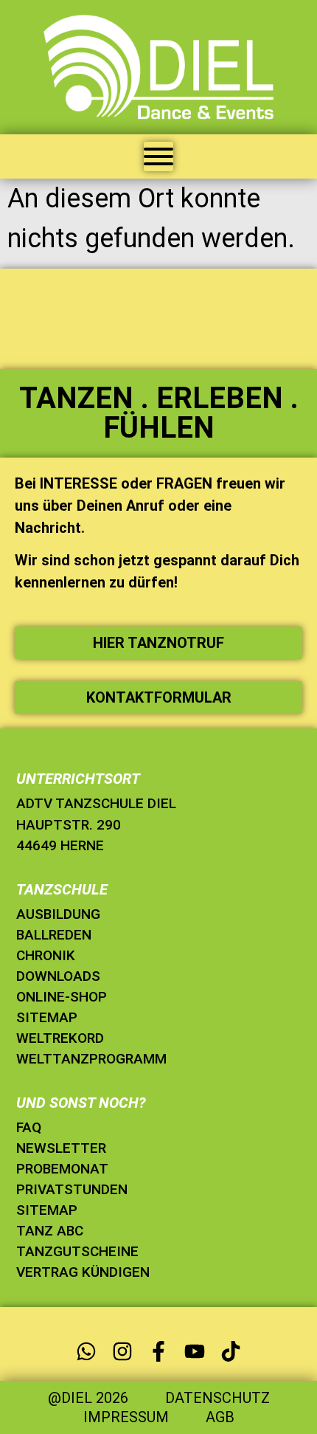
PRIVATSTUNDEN (72, 1189)
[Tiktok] (231, 1351)
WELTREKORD (60, 1038)
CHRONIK (45, 955)
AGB (220, 1417)
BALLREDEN (53, 934)
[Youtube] (195, 1351)
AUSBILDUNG (58, 914)
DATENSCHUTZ (217, 1398)
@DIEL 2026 (88, 1398)
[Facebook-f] (158, 1351)
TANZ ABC (49, 1230)
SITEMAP (46, 1017)
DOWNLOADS (58, 976)
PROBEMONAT (62, 1168)
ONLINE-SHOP (61, 996)
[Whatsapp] (86, 1351)
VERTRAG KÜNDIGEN (83, 1272)
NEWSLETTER (61, 1148)
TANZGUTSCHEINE (77, 1251)
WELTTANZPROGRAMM (91, 1058)
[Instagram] (122, 1351)
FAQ (28, 1127)
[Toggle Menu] (158, 156)
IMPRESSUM (126, 1417)
